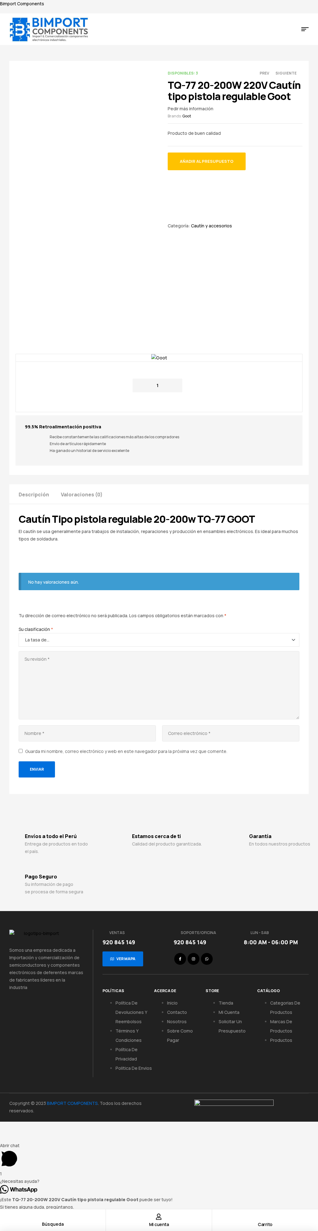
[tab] (39, 494)
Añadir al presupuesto (207, 161)
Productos (281, 1040)
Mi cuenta (159, 1224)
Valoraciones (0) (81, 494)
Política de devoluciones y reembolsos (131, 1012)
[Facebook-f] (180, 959)
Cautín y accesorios (211, 226)
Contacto (177, 1012)
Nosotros (177, 1021)
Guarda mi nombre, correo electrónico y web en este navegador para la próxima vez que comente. (126, 751)
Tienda (226, 1003)
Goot (186, 116)
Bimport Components (22, 4)
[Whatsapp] (207, 959)
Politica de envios (134, 1068)
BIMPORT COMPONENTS (72, 1103)
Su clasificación (36, 629)
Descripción (34, 494)
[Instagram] (193, 959)
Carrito (265, 1224)
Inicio (172, 1003)
